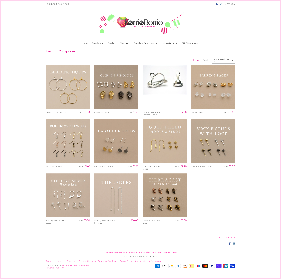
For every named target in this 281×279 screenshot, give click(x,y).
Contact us (71, 261)
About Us (50, 261)
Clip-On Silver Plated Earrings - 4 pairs (152, 113)
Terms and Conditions (107, 261)
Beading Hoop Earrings (56, 112)
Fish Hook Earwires (54, 166)
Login (49, 4)
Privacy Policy (126, 261)
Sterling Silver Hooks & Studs (56, 221)
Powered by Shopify (55, 268)
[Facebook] (217, 4)
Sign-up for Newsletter (153, 261)
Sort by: (206, 60)
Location (60, 261)
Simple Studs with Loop (201, 166)
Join (55, 4)
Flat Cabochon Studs (103, 166)
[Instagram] (221, 4)
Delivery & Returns (87, 261)
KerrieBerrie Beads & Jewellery (75, 265)
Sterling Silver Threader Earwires (104, 221)
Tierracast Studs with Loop (152, 221)
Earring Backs (197, 112)
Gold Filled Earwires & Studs (152, 167)
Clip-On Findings (101, 112)
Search (138, 261)
